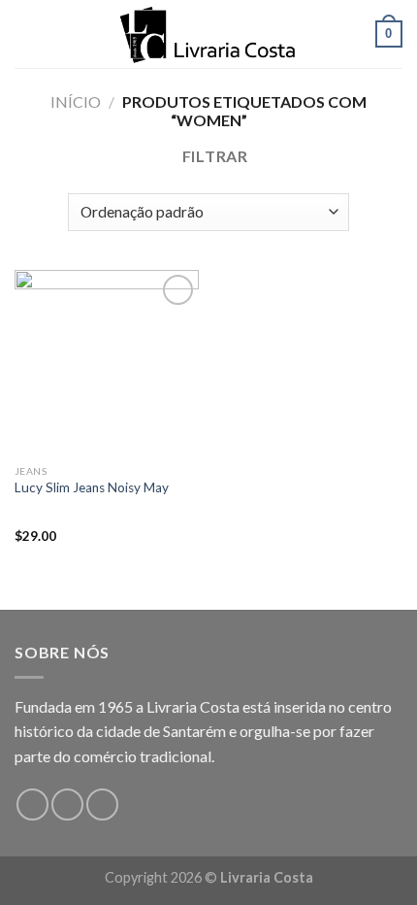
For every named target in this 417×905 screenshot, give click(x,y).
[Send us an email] (102, 804)
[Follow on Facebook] (32, 804)
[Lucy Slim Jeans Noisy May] (107, 362)
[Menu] (26, 33)
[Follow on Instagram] (67, 804)
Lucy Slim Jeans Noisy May (92, 487)
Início (75, 101)
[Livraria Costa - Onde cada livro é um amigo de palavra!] (208, 34)
